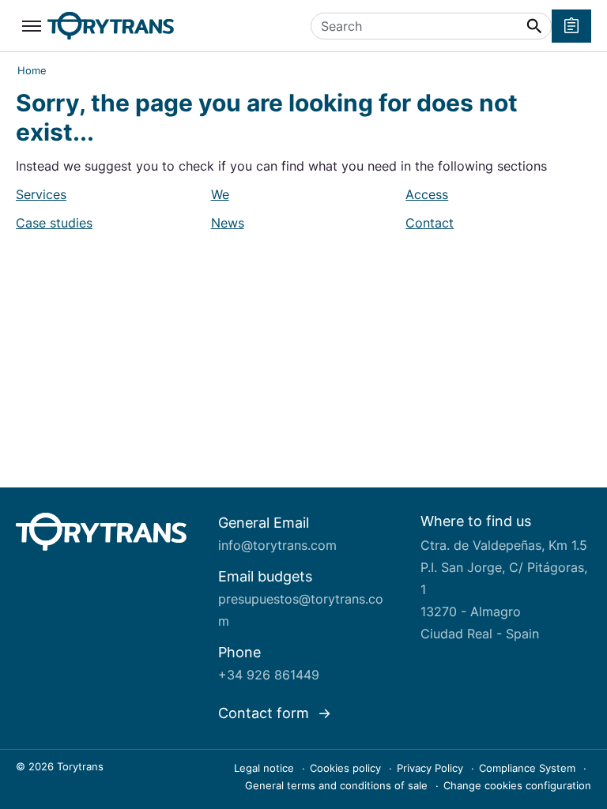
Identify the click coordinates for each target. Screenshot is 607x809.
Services (41, 194)
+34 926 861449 (268, 675)
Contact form (265, 713)
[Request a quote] (571, 26)
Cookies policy (347, 768)
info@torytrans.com (277, 545)
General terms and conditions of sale (338, 785)
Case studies (54, 223)
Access (426, 194)
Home (32, 70)
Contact (429, 223)
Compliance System (529, 768)
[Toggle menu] (31, 26)
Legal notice (265, 768)
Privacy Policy (431, 768)
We (220, 194)
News (227, 223)
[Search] (534, 26)
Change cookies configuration (517, 785)
